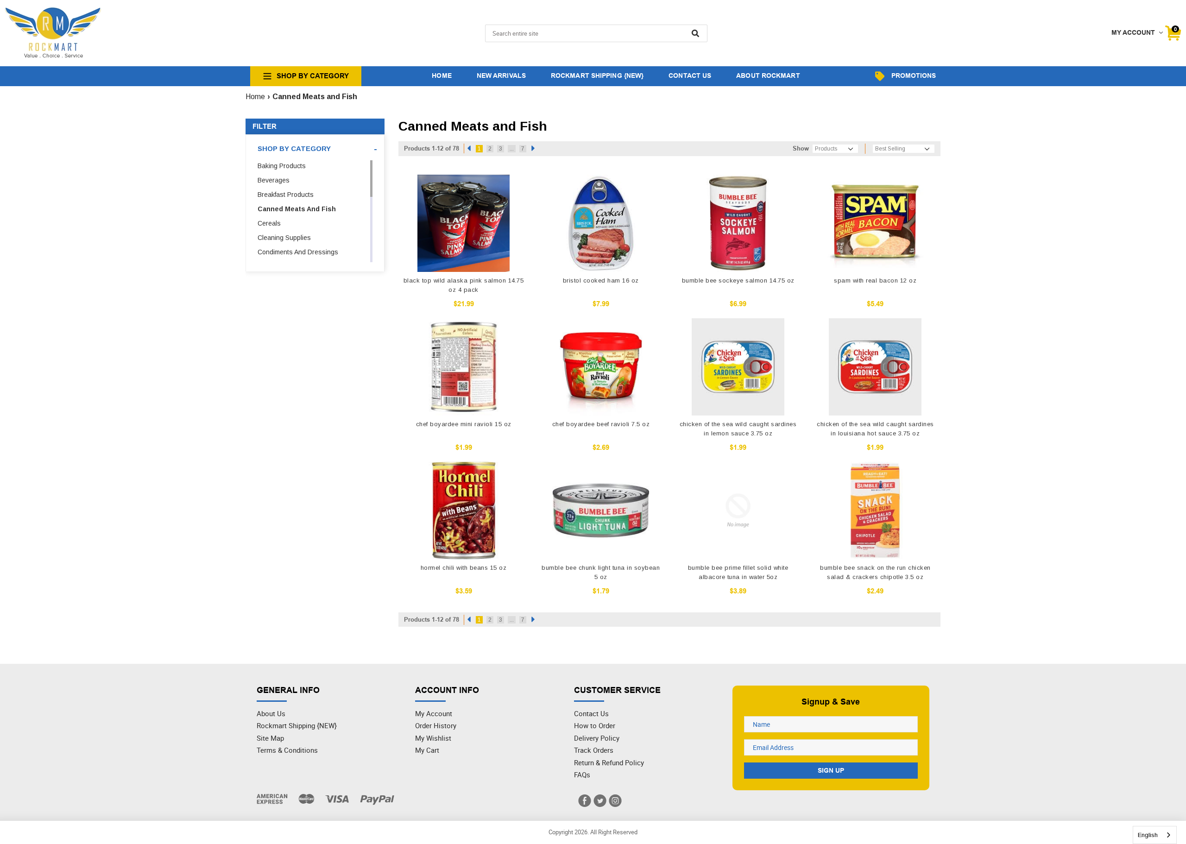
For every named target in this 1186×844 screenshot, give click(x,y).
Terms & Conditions (287, 750)
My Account (433, 713)
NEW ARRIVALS (501, 75)
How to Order (594, 725)
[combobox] (1155, 835)
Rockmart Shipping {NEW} (297, 725)
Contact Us (591, 713)
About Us (271, 713)
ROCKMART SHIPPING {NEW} (597, 75)
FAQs (582, 774)
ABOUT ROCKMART (768, 75)
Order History (435, 725)
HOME (441, 75)
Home (255, 97)
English (1148, 834)
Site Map (270, 738)
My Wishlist (433, 738)
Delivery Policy (596, 738)
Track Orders (593, 750)
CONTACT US (690, 75)
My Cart (427, 750)
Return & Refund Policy (609, 762)
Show (801, 148)
